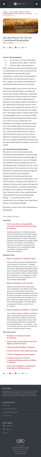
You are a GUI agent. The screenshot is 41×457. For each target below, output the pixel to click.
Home (5, 12)
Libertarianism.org (10, 408)
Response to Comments (15, 336)
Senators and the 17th (15, 351)
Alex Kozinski (28, 283)
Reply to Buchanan (14, 258)
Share (25, 48)
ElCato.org (7, 415)
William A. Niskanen (8, 43)
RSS (7, 433)
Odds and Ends (12, 347)
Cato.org (6, 405)
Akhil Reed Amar (29, 258)
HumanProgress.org (10, 412)
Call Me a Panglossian (14, 354)
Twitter (8, 429)
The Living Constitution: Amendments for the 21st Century (18, 13)
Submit (19, 48)
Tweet (6, 48)
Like (13, 48)
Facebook (9, 425)
